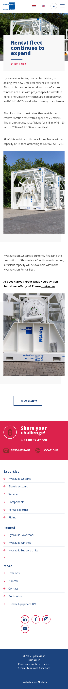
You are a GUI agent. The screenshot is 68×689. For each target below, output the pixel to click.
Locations (50, 450)
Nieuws (13, 581)
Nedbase (43, 682)
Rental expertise (18, 510)
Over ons (14, 573)
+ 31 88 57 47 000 (34, 440)
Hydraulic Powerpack (21, 535)
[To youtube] (25, 629)
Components (16, 502)
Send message (20, 450)
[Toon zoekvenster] (54, 6)
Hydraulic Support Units (23, 550)
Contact (13, 588)
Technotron (15, 596)
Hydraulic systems (19, 479)
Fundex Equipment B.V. (22, 604)
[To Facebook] (36, 619)
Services (13, 494)
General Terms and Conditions (34, 668)
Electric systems (18, 486)
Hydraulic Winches (19, 543)
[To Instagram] (46, 619)
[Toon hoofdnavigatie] (62, 6)
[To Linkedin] (25, 619)
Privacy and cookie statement (34, 664)
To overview (28, 400)
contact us (48, 286)
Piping (12, 517)
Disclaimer (34, 659)
